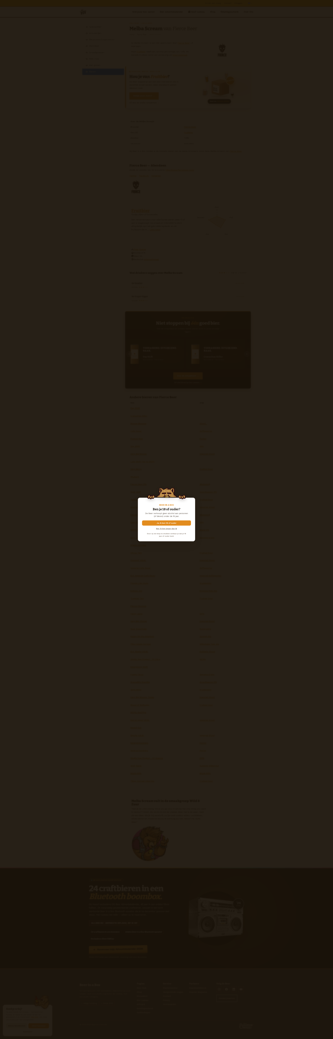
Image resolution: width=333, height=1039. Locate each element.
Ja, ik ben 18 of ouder (166, 523)
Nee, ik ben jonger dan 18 (166, 529)
